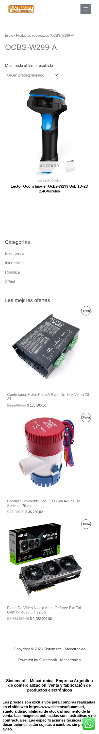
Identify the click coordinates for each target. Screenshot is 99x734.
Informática (14, 263)
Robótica (12, 272)
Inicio (9, 35)
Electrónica (14, 253)
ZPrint (10, 282)
